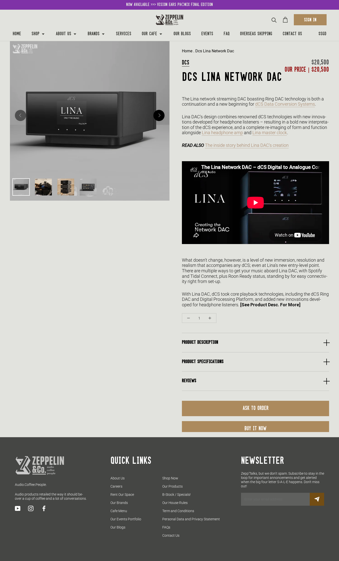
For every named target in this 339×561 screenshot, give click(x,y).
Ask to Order (256, 408)
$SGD (322, 34)
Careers (116, 486)
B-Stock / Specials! (176, 495)
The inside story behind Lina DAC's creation (247, 145)
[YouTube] (17, 508)
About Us (64, 34)
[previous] (20, 115)
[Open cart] (285, 20)
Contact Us (292, 34)
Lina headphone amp (222, 132)
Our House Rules (175, 503)
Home (17, 34)
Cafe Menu (118, 511)
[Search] (274, 19)
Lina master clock (269, 132)
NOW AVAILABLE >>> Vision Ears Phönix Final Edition (169, 5)
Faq (227, 34)
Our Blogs (182, 34)
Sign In (310, 20)
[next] (159, 115)
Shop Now (170, 478)
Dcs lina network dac (214, 51)
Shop (36, 34)
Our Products (172, 486)
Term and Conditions (178, 511)
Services (123, 34)
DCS (185, 62)
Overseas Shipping (256, 34)
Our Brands (119, 503)
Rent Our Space (122, 495)
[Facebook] (44, 508)
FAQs (166, 527)
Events (207, 34)
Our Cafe (150, 34)
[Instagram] (31, 508)
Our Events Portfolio (125, 519)
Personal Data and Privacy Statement (191, 519)
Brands (94, 34)
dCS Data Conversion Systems (285, 104)
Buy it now (255, 428)
